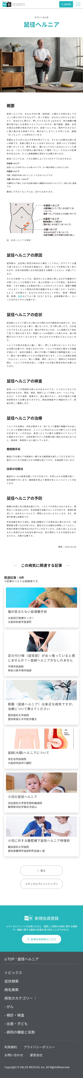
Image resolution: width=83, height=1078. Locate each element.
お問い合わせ (13, 1055)
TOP (10, 958)
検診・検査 (15, 1015)
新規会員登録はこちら (43, 939)
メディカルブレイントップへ (41, 884)
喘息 (20, 296)
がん (10, 1006)
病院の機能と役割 (21, 1032)
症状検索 (11, 981)
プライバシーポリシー (39, 1047)
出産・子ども (17, 1023)
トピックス (13, 972)
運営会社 (36, 1055)
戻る (43, 870)
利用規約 (10, 1047)
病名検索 (11, 989)
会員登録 (67, 4)
